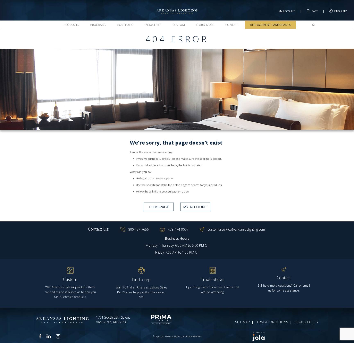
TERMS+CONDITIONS (271, 322)
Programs (98, 25)
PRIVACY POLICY (305, 322)
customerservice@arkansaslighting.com (236, 229)
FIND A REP (340, 11)
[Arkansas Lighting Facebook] (40, 336)
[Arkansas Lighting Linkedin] (49, 336)
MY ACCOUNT (195, 206)
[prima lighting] (153, 319)
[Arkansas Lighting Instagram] (58, 336)
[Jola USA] (284, 336)
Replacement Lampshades (270, 25)
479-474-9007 (178, 229)
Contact (232, 25)
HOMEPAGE (159, 206)
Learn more (205, 25)
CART (314, 11)
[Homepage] (177, 8)
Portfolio (125, 25)
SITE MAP (242, 322)
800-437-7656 (138, 229)
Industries (153, 25)
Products (71, 25)
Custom (178, 25)
